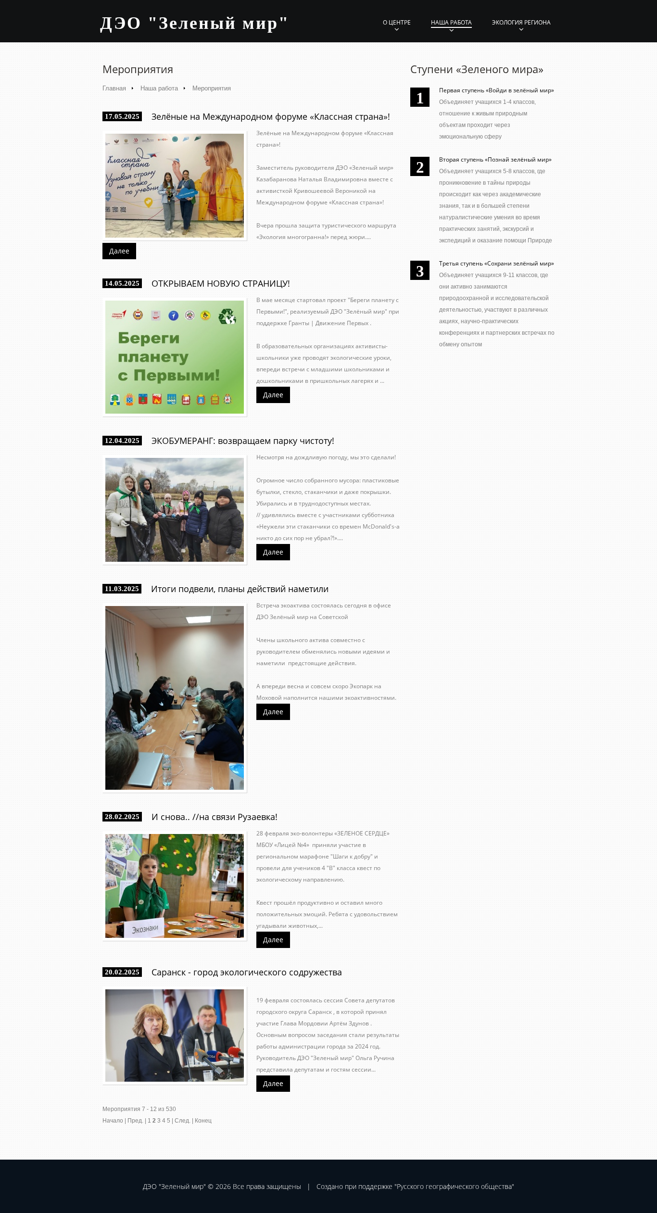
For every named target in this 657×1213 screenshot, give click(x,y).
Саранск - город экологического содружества (247, 972)
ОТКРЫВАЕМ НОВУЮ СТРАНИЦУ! (221, 283)
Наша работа (451, 22)
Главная (114, 88)
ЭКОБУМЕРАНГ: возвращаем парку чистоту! (243, 440)
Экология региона (521, 22)
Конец (203, 1120)
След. (182, 1120)
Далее (119, 250)
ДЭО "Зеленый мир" (195, 23)
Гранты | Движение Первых (328, 323)
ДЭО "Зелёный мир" (358, 311)
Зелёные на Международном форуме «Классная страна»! (271, 116)
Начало (112, 1120)
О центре (397, 22)
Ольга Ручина (374, 1058)
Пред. (135, 1120)
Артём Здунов (349, 1023)
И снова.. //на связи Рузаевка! (215, 816)
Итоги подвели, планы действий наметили (239, 588)
